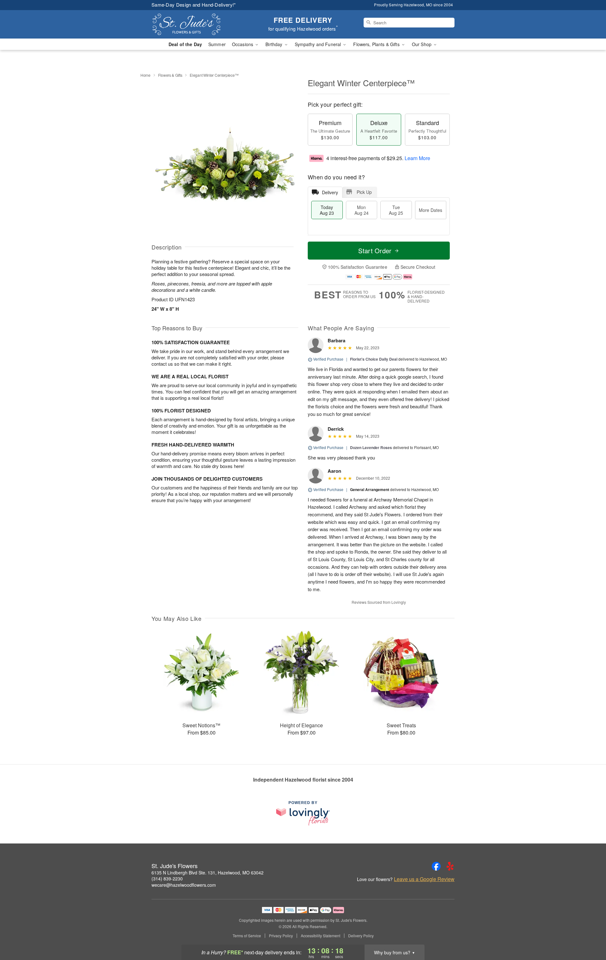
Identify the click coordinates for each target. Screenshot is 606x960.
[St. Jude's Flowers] (197, 24)
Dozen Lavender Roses (371, 447)
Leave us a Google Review (424, 879)
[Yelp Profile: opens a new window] (450, 866)
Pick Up (364, 192)
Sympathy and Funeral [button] (318, 44)
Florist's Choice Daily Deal (373, 359)
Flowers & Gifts (170, 75)
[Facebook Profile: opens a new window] (436, 866)
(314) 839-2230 (167, 878)
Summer (217, 44)
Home (145, 75)
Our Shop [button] (422, 44)
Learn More (417, 158)
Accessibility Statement (320, 936)
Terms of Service (247, 936)
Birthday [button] (274, 44)
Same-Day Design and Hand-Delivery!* (194, 4)
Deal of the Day (185, 44)
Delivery (330, 192)
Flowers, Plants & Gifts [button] (377, 44)
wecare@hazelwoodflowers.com (184, 885)
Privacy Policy (281, 936)
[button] (589, 933)
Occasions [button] (243, 44)
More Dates (430, 210)
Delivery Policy (361, 936)
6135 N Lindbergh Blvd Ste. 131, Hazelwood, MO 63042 (208, 872)
